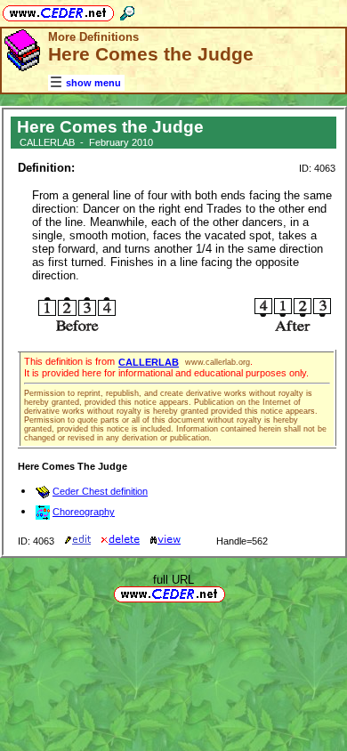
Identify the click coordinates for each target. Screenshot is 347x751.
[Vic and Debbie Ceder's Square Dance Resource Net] (58, 10)
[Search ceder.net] (127, 10)
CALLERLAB (148, 362)
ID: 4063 (317, 168)
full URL (173, 579)
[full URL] (232, 593)
